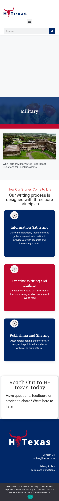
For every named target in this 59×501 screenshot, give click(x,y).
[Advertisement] (29, 66)
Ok (30, 497)
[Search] (52, 31)
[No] (55, 492)
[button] (29, 21)
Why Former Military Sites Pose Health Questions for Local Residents (25, 165)
